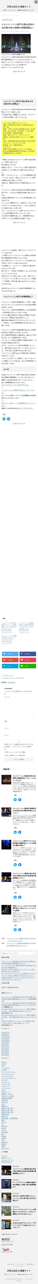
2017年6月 (5, 1049)
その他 (3, 1070)
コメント (7, 697)
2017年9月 (5, 1043)
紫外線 (3, 1136)
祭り (3, 1134)
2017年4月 (5, 1053)
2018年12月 (5, 1032)
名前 (5, 721)
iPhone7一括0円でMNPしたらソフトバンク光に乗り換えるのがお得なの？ (24, 1198)
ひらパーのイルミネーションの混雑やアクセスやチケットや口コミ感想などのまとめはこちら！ (24, 1212)
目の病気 (4, 1132)
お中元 (3, 1064)
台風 (3, 1104)
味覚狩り (4, 1106)
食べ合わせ (5, 1148)
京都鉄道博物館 (6, 1098)
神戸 (22, 678)
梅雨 (3, 1120)
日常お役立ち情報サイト (19, 6)
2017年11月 (5, 1038)
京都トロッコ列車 (7, 1096)
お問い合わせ (10, 1264)
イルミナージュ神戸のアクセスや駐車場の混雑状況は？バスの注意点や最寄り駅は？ (24, 843)
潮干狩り (4, 1126)
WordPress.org (6, 1162)
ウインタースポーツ (8, 1078)
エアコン (4, 1080)
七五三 (3, 1090)
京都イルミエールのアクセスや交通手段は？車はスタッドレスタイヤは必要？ (24, 908)
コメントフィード (7, 1160)
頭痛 (3, 1146)
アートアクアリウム (8, 1072)
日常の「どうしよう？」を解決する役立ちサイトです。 (19, 1274)
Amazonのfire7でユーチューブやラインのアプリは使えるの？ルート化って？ (24, 1225)
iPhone (3, 1062)
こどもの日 (5, 1068)
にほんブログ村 (6, 1251)
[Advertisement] (19, 85)
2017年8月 (5, 1045)
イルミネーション (8, 675)
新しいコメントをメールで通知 (15, 752)
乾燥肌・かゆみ (6, 1094)
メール (6, 728)
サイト (6, 735)
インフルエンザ (6, 1076)
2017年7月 (5, 1047)
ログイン (4, 1156)
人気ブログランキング (7, 1241)
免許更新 (4, 1100)
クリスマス (17, 678)
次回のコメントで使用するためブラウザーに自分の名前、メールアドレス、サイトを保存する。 (18, 747)
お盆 (3, 1066)
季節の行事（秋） (7, 1112)
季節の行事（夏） (7, 1108)
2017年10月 (5, 1040)
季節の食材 (5, 1114)
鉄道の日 (4, 1142)
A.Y (33, 1017)
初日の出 (4, 1102)
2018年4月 (5, 1034)
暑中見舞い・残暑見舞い (10, 1118)
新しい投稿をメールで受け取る (15, 755)
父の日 (3, 1130)
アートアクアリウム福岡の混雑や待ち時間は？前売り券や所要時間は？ (24, 1185)
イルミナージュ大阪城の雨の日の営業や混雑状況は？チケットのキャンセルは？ (24, 778)
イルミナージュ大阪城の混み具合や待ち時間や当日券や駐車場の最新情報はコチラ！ (24, 876)
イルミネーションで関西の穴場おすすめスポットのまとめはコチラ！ (8, 637)
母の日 (3, 1122)
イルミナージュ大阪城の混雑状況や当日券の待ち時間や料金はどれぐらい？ (24, 811)
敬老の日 (4, 1116)
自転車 (3, 1138)
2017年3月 (5, 1055)
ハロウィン (5, 1086)
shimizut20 (11, 682)
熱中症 (3, 1128)
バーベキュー (6, 1088)
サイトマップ (20, 1264)
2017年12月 (5, 1036)
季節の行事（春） (7, 1110)
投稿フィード (6, 1158)
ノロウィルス (6, 1084)
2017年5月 (5, 1051)
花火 (3, 1140)
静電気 (3, 1144)
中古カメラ (5, 1092)
